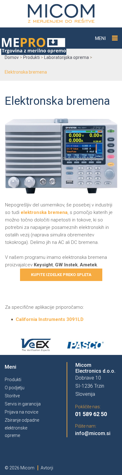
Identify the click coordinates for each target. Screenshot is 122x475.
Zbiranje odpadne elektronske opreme (22, 428)
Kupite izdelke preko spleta (61, 274)
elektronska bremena (44, 212)
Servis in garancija (23, 403)
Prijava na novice (21, 412)
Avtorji (47, 467)
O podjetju (14, 387)
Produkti (13, 379)
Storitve (12, 395)
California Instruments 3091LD (50, 319)
